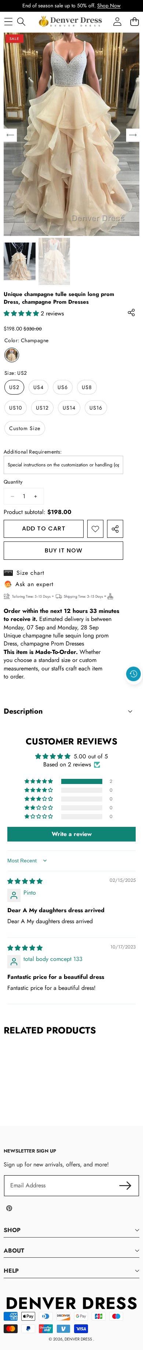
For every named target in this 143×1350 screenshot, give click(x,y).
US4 (38, 387)
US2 (14, 387)
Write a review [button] (72, 834)
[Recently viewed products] (133, 673)
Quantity (13, 481)
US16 (95, 407)
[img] (25, 881)
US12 (42, 407)
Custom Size (24, 428)
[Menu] (8, 21)
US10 (15, 407)
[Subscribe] (125, 1185)
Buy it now (63, 550)
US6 (63, 387)
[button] (133, 690)
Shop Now (109, 5)
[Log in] (117, 21)
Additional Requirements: (33, 451)
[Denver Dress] (71, 22)
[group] (20, 261)
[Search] (21, 21)
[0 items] (134, 21)
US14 (69, 407)
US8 (87, 387)
